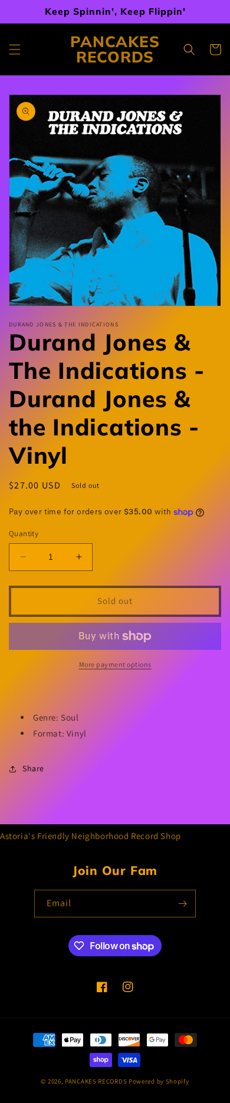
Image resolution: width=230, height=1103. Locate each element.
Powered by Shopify (159, 1081)
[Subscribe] (182, 903)
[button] (15, 49)
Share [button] (33, 768)
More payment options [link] (115, 664)
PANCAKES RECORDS (96, 1081)
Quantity (23, 534)
